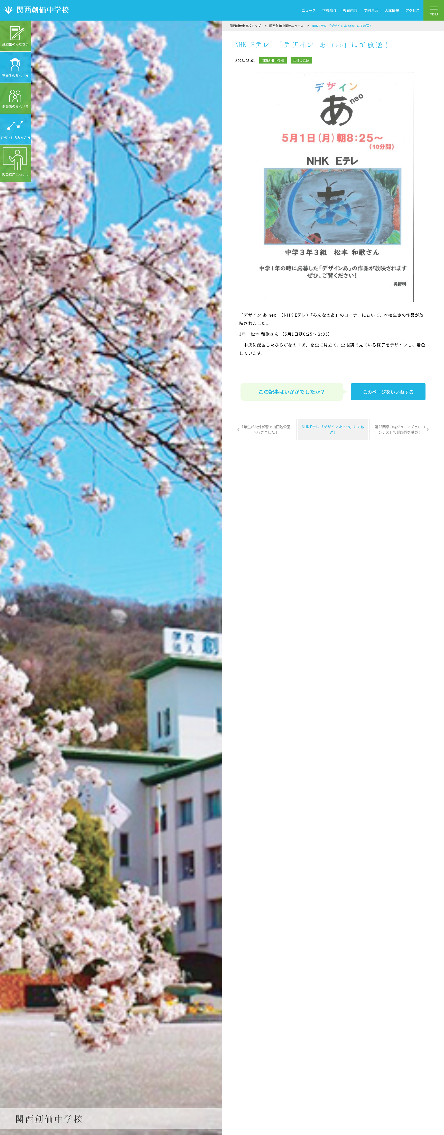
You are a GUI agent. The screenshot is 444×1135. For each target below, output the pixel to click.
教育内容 (350, 10)
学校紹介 (329, 10)
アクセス (412, 10)
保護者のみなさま (15, 106)
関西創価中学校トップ (245, 25)
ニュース (309, 10)
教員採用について (15, 174)
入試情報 (392, 10)
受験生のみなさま (15, 44)
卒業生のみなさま (15, 75)
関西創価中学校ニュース (286, 25)
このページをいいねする (388, 391)
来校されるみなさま (16, 137)
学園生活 (371, 10)
